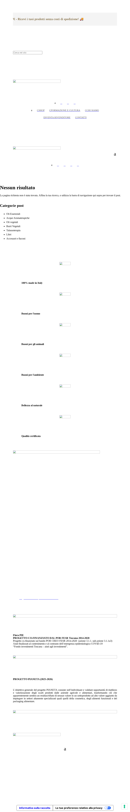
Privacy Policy (26, 587)
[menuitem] (61, 103)
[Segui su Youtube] (21, 766)
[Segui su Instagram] (21, 756)
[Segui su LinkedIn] (15, 766)
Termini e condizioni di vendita (34, 592)
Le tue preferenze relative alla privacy (78, 807)
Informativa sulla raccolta (34, 807)
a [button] (55, 103)
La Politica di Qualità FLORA (34, 595)
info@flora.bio (20, 556)
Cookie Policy (26, 589)
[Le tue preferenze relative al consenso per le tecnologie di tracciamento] (124, 806)
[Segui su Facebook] (15, 756)
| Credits (64, 787)
